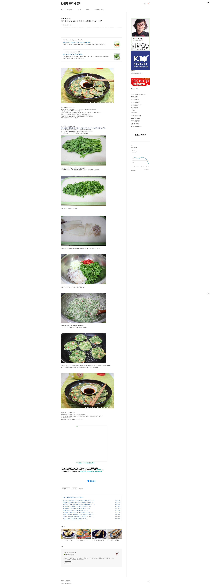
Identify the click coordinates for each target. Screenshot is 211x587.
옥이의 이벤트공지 (135, 121)
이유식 (133, 110)
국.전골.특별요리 (135, 99)
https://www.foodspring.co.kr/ (71, 40)
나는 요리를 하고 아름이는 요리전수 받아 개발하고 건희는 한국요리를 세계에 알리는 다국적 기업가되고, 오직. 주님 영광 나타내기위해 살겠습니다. (89, 558)
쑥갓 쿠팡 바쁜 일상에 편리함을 (73, 54)
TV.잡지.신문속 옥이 (136, 115)
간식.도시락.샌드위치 (68, 497)
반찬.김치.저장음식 (135, 102)
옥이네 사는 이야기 (135, 118)
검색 (145, 3)
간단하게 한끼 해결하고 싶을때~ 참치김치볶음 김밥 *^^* (76, 512)
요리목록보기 (134, 113)
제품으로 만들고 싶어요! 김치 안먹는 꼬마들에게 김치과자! (77, 502)
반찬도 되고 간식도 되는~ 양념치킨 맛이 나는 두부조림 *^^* (77, 500)
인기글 (137, 89)
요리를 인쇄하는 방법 (136, 126)
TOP (148, 581)
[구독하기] (208, 293)
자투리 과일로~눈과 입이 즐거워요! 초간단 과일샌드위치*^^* (78, 504)
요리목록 (69, 9)
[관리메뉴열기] (208, 3)
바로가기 (99, 469)
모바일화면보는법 (99, 9)
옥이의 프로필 (134, 97)
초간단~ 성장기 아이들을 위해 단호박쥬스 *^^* (74, 519)
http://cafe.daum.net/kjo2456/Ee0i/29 (91, 471)
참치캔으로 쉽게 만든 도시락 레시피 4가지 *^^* (74, 510)
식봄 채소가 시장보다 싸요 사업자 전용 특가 (76, 42)
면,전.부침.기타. (135, 108)
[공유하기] (67, 489)
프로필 (87, 9)
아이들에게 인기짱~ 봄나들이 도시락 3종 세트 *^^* (75, 508)
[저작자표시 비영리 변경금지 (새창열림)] (80, 488)
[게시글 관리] (69, 489)
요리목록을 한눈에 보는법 (137, 73)
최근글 (132, 89)
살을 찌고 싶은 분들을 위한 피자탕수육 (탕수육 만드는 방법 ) (77, 517)
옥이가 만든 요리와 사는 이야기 (138, 94)
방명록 (79, 9)
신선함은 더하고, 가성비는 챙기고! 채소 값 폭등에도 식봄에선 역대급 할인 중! (84, 44)
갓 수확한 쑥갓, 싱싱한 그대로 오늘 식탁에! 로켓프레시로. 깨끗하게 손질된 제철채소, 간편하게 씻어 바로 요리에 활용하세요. (86, 57)
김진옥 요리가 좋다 (71, 3)
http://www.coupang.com (70, 51)
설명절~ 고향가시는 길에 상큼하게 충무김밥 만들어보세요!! (77, 514)
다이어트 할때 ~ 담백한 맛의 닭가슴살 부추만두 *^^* (76, 506)
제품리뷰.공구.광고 (135, 123)
